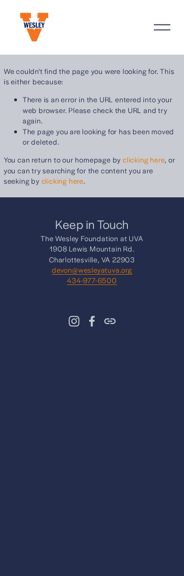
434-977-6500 (92, 280)
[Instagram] (74, 321)
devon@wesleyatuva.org (92, 270)
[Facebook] (92, 321)
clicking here (144, 159)
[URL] (110, 321)
